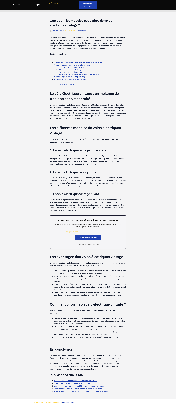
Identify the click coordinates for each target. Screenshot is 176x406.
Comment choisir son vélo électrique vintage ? (71, 79)
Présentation (82, 31)
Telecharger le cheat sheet (88, 237)
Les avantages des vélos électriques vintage (71, 77)
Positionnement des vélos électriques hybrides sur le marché (78, 389)
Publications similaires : (67, 84)
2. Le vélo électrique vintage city (70, 70)
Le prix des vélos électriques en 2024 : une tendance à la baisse (79, 386)
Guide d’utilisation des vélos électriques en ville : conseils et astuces (81, 391)
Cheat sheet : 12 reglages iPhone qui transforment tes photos (80, 74)
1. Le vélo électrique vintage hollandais (72, 67)
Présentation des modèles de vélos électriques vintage (75, 381)
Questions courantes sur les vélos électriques (72, 383)
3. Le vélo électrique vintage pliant (71, 72)
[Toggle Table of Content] (51, 60)
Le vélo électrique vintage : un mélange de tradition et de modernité (79, 62)
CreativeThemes (68, 402)
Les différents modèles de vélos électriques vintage (73, 65)
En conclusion (60, 82)
